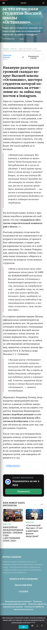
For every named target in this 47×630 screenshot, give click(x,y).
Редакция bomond (7, 56)
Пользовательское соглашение (18, 601)
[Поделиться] (37, 626)
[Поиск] (43, 3)
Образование (14, 466)
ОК (23, 627)
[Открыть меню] (3, 3)
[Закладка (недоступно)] (42, 626)
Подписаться (23, 491)
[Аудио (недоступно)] (32, 626)
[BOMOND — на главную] (23, 3)
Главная (6, 49)
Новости (13, 49)
